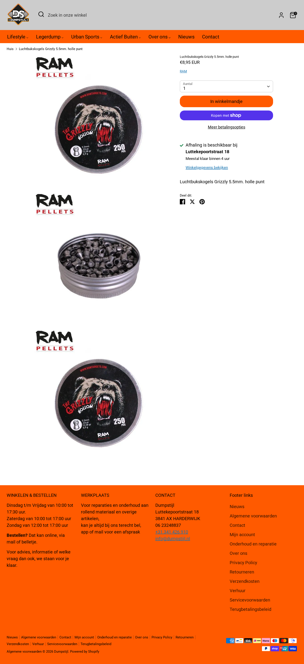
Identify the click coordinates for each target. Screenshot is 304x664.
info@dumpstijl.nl (172, 538)
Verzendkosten (244, 581)
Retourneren (242, 572)
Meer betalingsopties (226, 127)
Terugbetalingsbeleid (250, 609)
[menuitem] (17, 38)
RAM (183, 71)
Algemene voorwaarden (253, 516)
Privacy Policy (243, 562)
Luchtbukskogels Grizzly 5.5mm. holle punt (51, 49)
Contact (237, 525)
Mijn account (242, 534)
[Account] (281, 15)
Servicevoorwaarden (250, 600)
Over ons (238, 553)
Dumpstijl (61, 652)
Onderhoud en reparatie (253, 544)
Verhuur (237, 590)
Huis (10, 49)
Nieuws (237, 506)
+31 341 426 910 (171, 532)
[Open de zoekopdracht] (41, 14)
